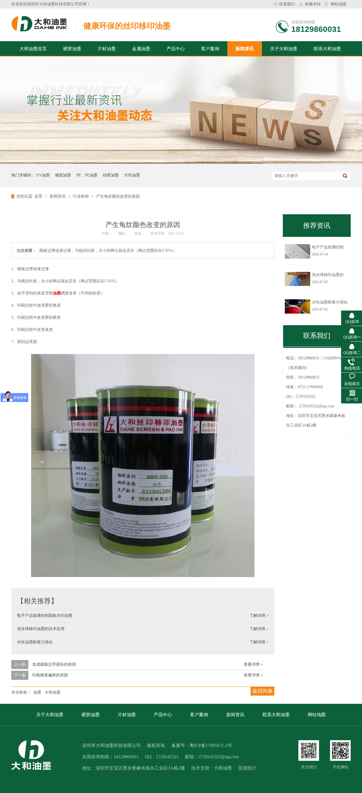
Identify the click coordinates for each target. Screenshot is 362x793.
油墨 (57, 293)
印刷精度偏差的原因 (50, 675)
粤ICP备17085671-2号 (210, 745)
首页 (39, 196)
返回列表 (262, 691)
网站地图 (338, 4)
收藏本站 (313, 4)
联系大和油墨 (327, 48)
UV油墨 (43, 175)
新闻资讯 (245, 48)
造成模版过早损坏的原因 (54, 664)
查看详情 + (253, 664)
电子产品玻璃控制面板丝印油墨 (44, 615)
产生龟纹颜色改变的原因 (118, 196)
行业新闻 (81, 196)
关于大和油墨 (283, 48)
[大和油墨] (308, 750)
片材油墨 (107, 48)
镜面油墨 (63, 175)
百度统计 (247, 768)
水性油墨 (132, 175)
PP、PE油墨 (87, 175)
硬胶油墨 (72, 48)
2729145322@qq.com (316, 406)
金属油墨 (141, 48)
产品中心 (176, 48)
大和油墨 (53, 692)
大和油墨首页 (33, 48)
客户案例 (210, 48)
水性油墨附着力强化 (35, 642)
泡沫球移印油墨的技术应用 (40, 629)
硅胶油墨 (111, 175)
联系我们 (287, 4)
